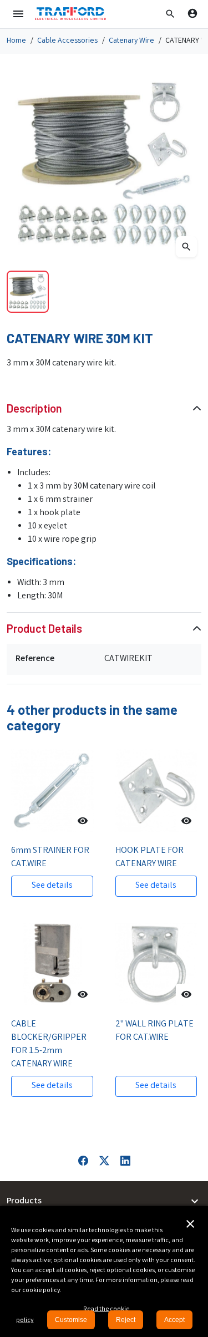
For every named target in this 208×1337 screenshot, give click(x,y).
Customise (71, 1320)
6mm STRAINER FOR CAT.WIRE (50, 858)
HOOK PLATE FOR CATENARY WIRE (149, 858)
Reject (125, 1320)
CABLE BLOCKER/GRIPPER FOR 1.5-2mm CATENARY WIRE (49, 1044)
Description (34, 408)
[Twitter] (104, 1161)
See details (52, 886)
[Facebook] (83, 1161)
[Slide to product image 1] (28, 292)
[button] (170, 14)
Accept (174, 1320)
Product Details (44, 628)
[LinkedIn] (125, 1161)
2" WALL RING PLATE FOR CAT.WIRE (154, 1031)
